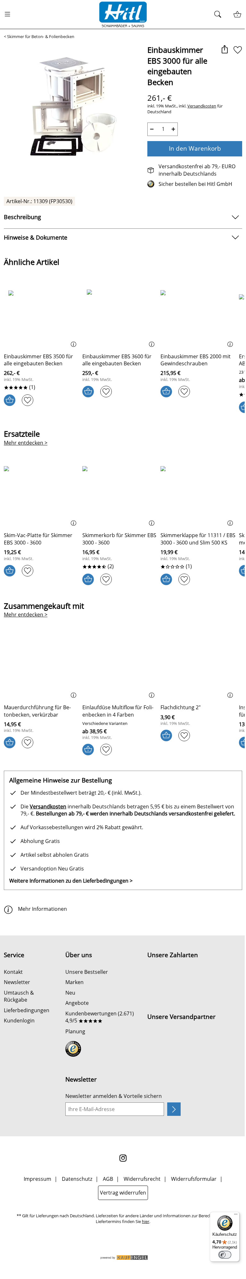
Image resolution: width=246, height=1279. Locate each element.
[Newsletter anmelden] (174, 1109)
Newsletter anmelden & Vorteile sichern (113, 1096)
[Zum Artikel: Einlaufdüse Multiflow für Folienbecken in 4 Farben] (120, 666)
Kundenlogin (19, 1020)
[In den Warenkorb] (9, 400)
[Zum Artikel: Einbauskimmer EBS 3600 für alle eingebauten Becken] (120, 315)
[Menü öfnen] (9, 14)
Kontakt (13, 971)
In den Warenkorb (195, 148)
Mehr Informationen (42, 908)
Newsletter (17, 982)
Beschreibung (22, 217)
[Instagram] (123, 1158)
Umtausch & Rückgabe (19, 996)
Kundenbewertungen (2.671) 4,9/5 (99, 1017)
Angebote (77, 1002)
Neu (70, 992)
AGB (108, 1178)
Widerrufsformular (194, 1178)
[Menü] (236, 1215)
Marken (74, 982)
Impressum (37, 1178)
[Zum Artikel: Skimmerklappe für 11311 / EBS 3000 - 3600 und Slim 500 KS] (198, 494)
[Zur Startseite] (122, 14)
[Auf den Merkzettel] (237, 50)
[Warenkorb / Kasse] (237, 14)
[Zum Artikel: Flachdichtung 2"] (198, 666)
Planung (75, 1031)
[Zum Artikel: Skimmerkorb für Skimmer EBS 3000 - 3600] (120, 494)
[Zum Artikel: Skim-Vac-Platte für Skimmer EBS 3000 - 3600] (41, 494)
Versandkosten (201, 106)
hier (145, 1221)
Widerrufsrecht (142, 1178)
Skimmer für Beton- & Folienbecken (40, 36)
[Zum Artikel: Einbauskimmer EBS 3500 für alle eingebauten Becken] (41, 315)
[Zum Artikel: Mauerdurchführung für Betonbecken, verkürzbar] (41, 666)
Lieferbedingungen (26, 1010)
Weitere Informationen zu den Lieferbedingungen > (71, 880)
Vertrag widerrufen (123, 1192)
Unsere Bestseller (86, 971)
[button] (224, 50)
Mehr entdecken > (25, 442)
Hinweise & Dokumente (35, 237)
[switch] (224, 1255)
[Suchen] (219, 14)
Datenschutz (77, 1178)
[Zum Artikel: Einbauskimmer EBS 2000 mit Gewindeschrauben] (198, 315)
